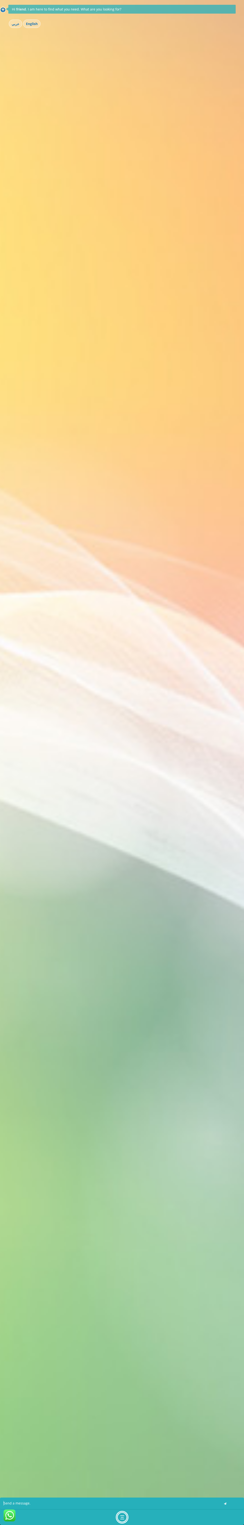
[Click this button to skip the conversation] (122, 1517)
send (225, 1503)
